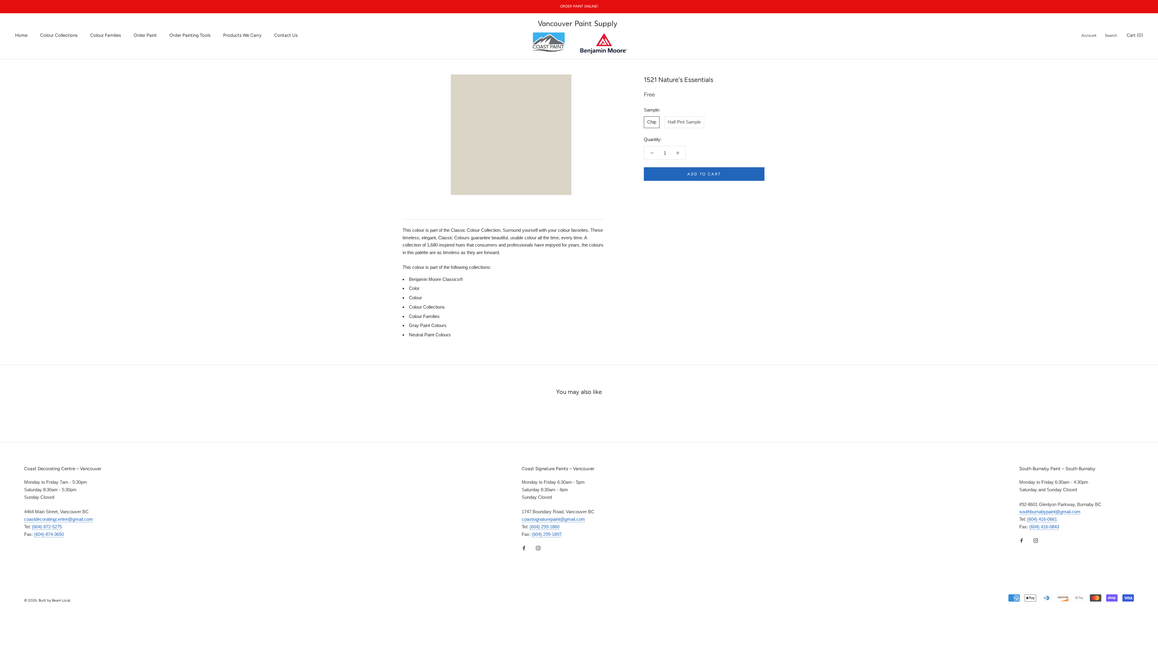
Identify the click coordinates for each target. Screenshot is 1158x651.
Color (414, 288)
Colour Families (105, 35)
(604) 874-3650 (49, 534)
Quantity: (653, 139)
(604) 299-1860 (544, 526)
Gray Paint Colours (428, 325)
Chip (651, 121)
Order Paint (145, 35)
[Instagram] (538, 548)
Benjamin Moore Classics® (436, 279)
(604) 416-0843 (1044, 526)
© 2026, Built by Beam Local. (47, 600)
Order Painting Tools (189, 35)
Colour (415, 297)
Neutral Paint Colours (430, 334)
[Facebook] (524, 548)
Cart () (1135, 35)
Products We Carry (242, 35)
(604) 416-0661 (1042, 519)
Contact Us (286, 35)
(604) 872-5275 (47, 526)
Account (1088, 35)
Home (21, 35)
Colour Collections (59, 35)
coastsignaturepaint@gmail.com (553, 519)
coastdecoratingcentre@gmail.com (58, 519)
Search (1111, 35)
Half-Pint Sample (684, 121)
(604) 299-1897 (547, 534)
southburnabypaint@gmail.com (1049, 511)
